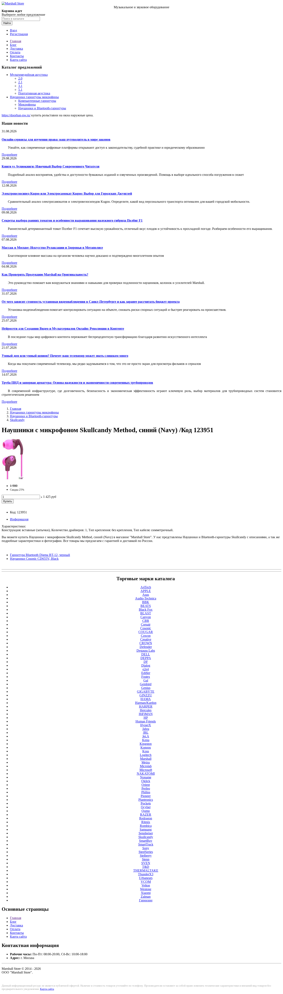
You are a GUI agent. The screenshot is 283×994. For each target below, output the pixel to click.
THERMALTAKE (145, 870)
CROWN (145, 643)
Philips (145, 792)
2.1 (20, 82)
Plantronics (145, 799)
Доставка (16, 48)
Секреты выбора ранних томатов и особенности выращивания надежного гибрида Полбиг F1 (72, 220)
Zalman (146, 896)
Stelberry (146, 855)
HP (146, 717)
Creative (145, 639)
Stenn (145, 859)
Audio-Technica (145, 598)
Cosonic (145, 628)
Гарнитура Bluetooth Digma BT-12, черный (40, 555)
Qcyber (146, 807)
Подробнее (9, 154)
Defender (146, 647)
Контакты (17, 56)
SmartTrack (145, 844)
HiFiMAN (146, 714)
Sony (145, 848)
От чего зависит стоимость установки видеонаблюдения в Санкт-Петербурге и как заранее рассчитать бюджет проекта (91, 301)
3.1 (20, 86)
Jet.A (145, 736)
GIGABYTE (145, 691)
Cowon (146, 635)
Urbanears (145, 878)
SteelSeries (146, 852)
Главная (15, 41)
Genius (145, 688)
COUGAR (145, 632)
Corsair (145, 624)
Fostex (145, 676)
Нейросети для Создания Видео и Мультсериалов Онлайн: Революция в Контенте (63, 328)
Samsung (146, 829)
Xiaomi (146, 893)
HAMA (145, 699)
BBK (145, 602)
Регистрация (19, 34)
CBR (145, 620)
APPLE (145, 591)
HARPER (145, 706)
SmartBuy (145, 840)
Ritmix (145, 822)
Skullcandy (17, 420)
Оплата (15, 52)
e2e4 (146, 669)
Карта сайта (18, 60)
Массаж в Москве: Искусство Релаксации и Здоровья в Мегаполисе (52, 247)
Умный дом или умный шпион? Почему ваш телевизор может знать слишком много (65, 355)
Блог (13, 45)
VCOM (146, 881)
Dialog (145, 665)
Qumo (146, 811)
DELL (145, 654)
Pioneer (146, 796)
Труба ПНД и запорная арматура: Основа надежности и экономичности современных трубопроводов (77, 382)
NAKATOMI (146, 773)
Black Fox (145, 609)
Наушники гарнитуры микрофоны (34, 97)
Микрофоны (27, 104)
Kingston (146, 744)
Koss (145, 751)
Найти (7, 23)
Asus (145, 594)
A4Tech (145, 587)
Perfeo (146, 788)
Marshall (145, 758)
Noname (145, 777)
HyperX (145, 725)
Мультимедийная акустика (29, 74)
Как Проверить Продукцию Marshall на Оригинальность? (45, 274)
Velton (146, 885)
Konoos (145, 747)
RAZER (145, 814)
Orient (146, 785)
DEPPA (145, 658)
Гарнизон (145, 900)
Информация (19, 519)
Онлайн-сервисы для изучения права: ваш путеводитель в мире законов (56, 139)
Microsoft (145, 770)
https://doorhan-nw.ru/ (16, 115)
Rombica (146, 826)
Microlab (146, 766)
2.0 (20, 78)
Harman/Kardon (145, 702)
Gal (145, 680)
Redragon (145, 818)
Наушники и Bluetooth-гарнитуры (42, 108)
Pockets (146, 803)
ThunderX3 (145, 874)
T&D (145, 867)
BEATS (145, 606)
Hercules (145, 710)
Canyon (145, 617)
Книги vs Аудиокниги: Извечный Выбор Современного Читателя (50, 166)
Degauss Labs (146, 650)
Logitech (145, 755)
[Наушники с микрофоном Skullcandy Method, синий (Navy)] (13, 478)
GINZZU (145, 695)
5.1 (20, 89)
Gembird (145, 684)
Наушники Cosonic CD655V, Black (34, 558)
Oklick (145, 781)
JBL (146, 732)
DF (146, 661)
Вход (13, 30)
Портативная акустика (34, 93)
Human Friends (145, 721)
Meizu (146, 762)
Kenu (145, 740)
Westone (145, 889)
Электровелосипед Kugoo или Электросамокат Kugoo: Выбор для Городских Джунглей (67, 193)
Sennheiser (146, 833)
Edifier (145, 673)
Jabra (145, 729)
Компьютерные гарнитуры (37, 101)
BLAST (145, 613)
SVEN (145, 863)
